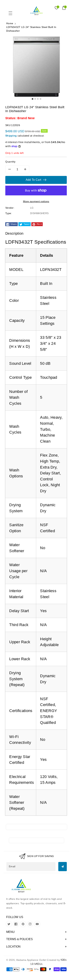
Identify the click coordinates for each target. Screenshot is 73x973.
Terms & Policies (19, 939)
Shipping (11, 135)
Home (9, 23)
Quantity (10, 161)
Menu (10, 931)
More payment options (36, 201)
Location (13, 946)
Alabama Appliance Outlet (31, 960)
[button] (12, 14)
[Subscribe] (62, 866)
